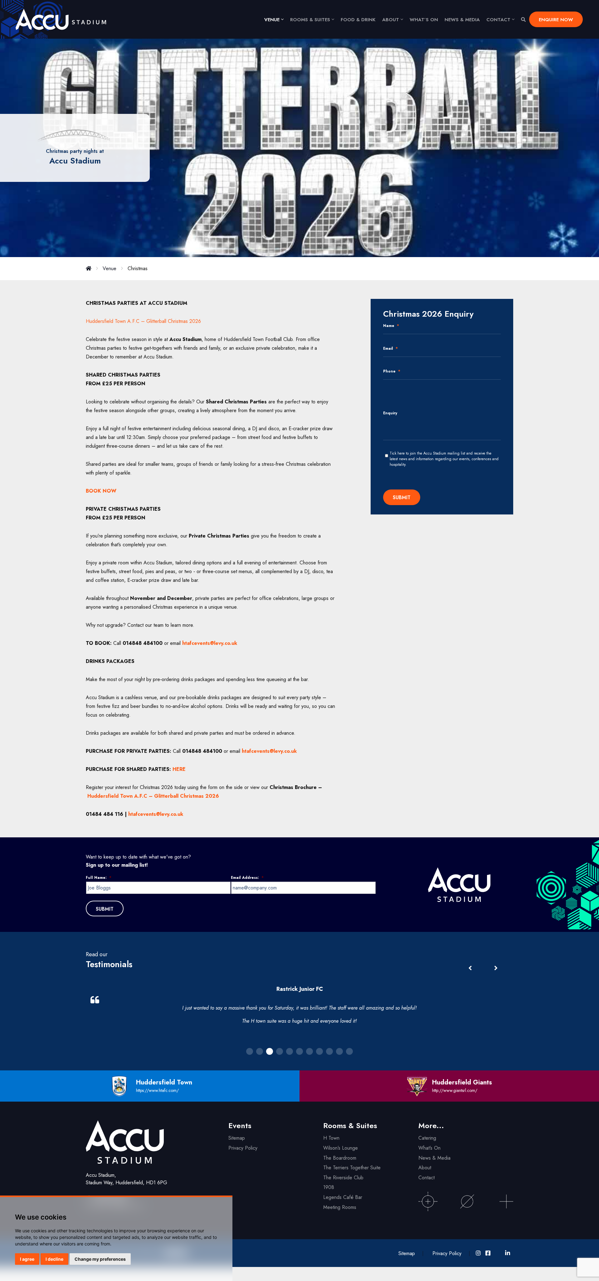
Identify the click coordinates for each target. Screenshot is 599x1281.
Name (391, 326)
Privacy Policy (242, 1148)
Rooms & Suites (310, 19)
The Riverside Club (343, 1177)
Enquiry (390, 413)
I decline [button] (54, 1259)
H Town (331, 1138)
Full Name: (98, 877)
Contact (498, 19)
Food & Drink (358, 19)
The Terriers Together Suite (352, 1167)
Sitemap (236, 1138)
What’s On (429, 1148)
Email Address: (247, 877)
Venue (272, 19)
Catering (427, 1138)
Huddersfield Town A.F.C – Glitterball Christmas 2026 (143, 321)
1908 (328, 1187)
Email (390, 348)
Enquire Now (556, 19)
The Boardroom (339, 1158)
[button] (495, 968)
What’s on (424, 19)
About (390, 19)
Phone (391, 371)
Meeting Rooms (339, 1207)
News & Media (462, 19)
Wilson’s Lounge (340, 1148)
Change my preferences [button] (100, 1259)
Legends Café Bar (342, 1197)
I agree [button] (27, 1259)
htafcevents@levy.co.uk (155, 814)
